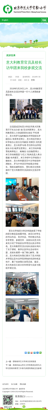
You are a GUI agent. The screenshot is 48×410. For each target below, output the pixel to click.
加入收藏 (14, 384)
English (5, 20)
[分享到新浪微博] (32, 353)
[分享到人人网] (37, 353)
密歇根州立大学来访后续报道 (24, 361)
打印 (33, 80)
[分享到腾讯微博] (35, 353)
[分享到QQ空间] (29, 353)
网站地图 (23, 384)
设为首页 (5, 384)
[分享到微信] (40, 353)
